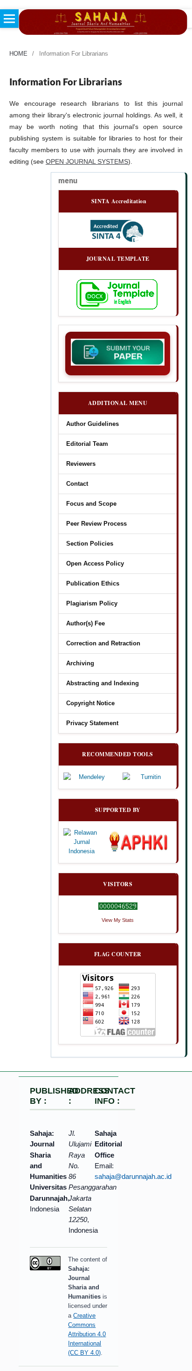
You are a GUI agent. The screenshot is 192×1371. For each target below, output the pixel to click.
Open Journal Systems (87, 161)
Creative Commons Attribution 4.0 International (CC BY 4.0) (87, 1334)
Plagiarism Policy (91, 603)
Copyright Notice (90, 703)
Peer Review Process (96, 524)
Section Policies (89, 544)
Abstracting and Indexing (102, 683)
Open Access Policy (95, 563)
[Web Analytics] (117, 906)
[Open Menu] (9, 18)
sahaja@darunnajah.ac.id (133, 1176)
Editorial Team (87, 444)
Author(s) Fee (85, 623)
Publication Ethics (92, 583)
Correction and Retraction (103, 643)
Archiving (80, 663)
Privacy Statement (92, 723)
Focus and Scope (91, 504)
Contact (77, 484)
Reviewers (81, 464)
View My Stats (118, 920)
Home (18, 53)
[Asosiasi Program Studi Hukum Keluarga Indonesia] (140, 842)
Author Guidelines (92, 424)
